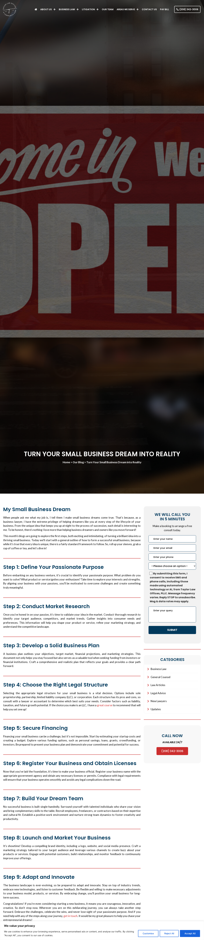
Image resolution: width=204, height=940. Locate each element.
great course (104, 705)
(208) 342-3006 (172, 751)
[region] (102, 930)
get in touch (70, 916)
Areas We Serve (126, 9)
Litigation (88, 9)
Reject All (169, 933)
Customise (148, 933)
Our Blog (78, 462)
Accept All (190, 933)
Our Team (107, 9)
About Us (46, 9)
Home (66, 462)
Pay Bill (164, 9)
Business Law (67, 9)
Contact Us (149, 9)
